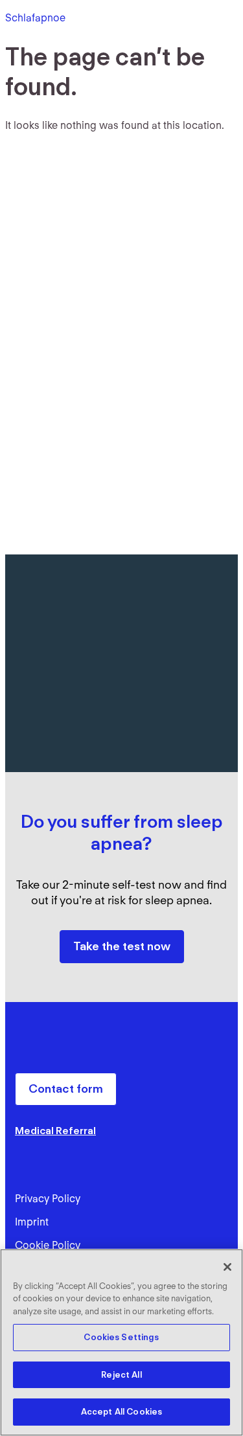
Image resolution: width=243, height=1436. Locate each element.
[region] (121, 1342)
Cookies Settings (121, 1337)
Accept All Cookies (121, 1412)
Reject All (121, 1375)
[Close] (227, 1267)
